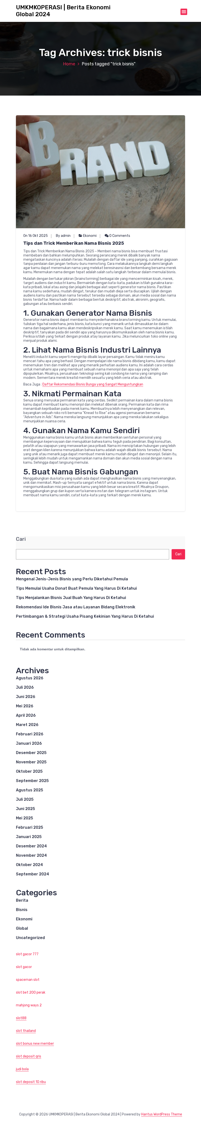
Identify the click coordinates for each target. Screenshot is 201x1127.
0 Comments (119, 236)
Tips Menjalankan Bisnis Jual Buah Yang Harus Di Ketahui (71, 597)
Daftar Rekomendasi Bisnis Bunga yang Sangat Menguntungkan (92, 384)
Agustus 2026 (29, 678)
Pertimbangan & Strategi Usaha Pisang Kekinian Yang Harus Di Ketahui (85, 616)
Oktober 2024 (29, 864)
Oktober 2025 (29, 771)
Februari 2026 (29, 734)
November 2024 (31, 855)
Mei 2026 (24, 706)
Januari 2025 (29, 836)
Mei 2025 (24, 818)
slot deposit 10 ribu (31, 1082)
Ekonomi (90, 236)
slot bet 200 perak (30, 992)
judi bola (22, 1069)
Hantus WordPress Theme (161, 1114)
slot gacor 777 (27, 954)
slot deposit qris (28, 1056)
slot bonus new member (35, 1043)
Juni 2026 (25, 696)
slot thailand (26, 1031)
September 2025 (32, 780)
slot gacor (24, 967)
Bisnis (21, 909)
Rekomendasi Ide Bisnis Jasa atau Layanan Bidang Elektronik (75, 607)
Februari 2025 (29, 827)
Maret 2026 (27, 724)
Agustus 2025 (29, 790)
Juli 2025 (25, 799)
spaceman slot (27, 980)
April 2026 (26, 715)
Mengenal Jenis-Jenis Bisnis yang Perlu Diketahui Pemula (72, 579)
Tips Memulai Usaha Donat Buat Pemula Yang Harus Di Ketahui (76, 588)
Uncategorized (30, 937)
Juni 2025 (25, 808)
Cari (21, 539)
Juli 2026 (25, 687)
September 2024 (32, 874)
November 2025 (31, 762)
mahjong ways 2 (29, 1005)
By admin (63, 236)
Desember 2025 (31, 752)
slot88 (21, 1018)
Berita (22, 900)
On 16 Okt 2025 (35, 236)
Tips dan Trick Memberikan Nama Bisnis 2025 (73, 243)
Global (22, 928)
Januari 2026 (29, 743)
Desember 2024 (31, 846)
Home (69, 64)
